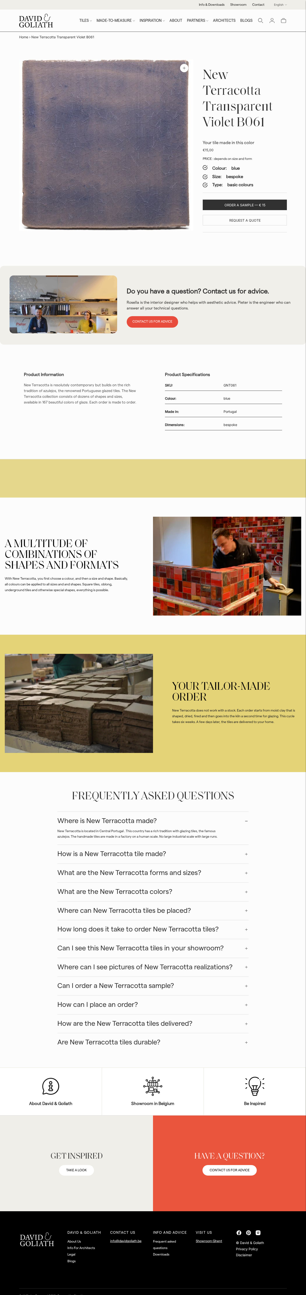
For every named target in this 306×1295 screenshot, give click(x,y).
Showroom (238, 4)
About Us (74, 1241)
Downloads (161, 1254)
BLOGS (246, 20)
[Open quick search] (260, 20)
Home (23, 37)
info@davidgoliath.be (126, 1241)
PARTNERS (196, 20)
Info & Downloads (211, 4)
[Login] (272, 20)
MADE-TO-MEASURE (114, 20)
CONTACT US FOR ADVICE (230, 1170)
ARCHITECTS (224, 20)
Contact (258, 4)
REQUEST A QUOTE (245, 220)
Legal (71, 1254)
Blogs (71, 1261)
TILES (84, 20)
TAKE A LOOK (76, 1170)
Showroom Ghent (209, 1241)
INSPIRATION (151, 20)
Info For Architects (81, 1248)
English (279, 4)
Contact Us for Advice (152, 321)
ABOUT (175, 20)
